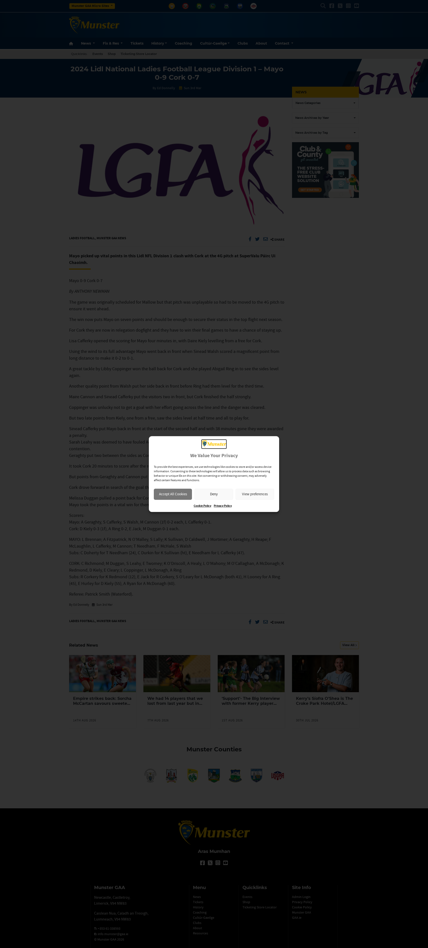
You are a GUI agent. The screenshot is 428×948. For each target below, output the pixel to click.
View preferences (255, 494)
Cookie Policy (202, 506)
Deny (214, 494)
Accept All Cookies (173, 494)
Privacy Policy (223, 506)
